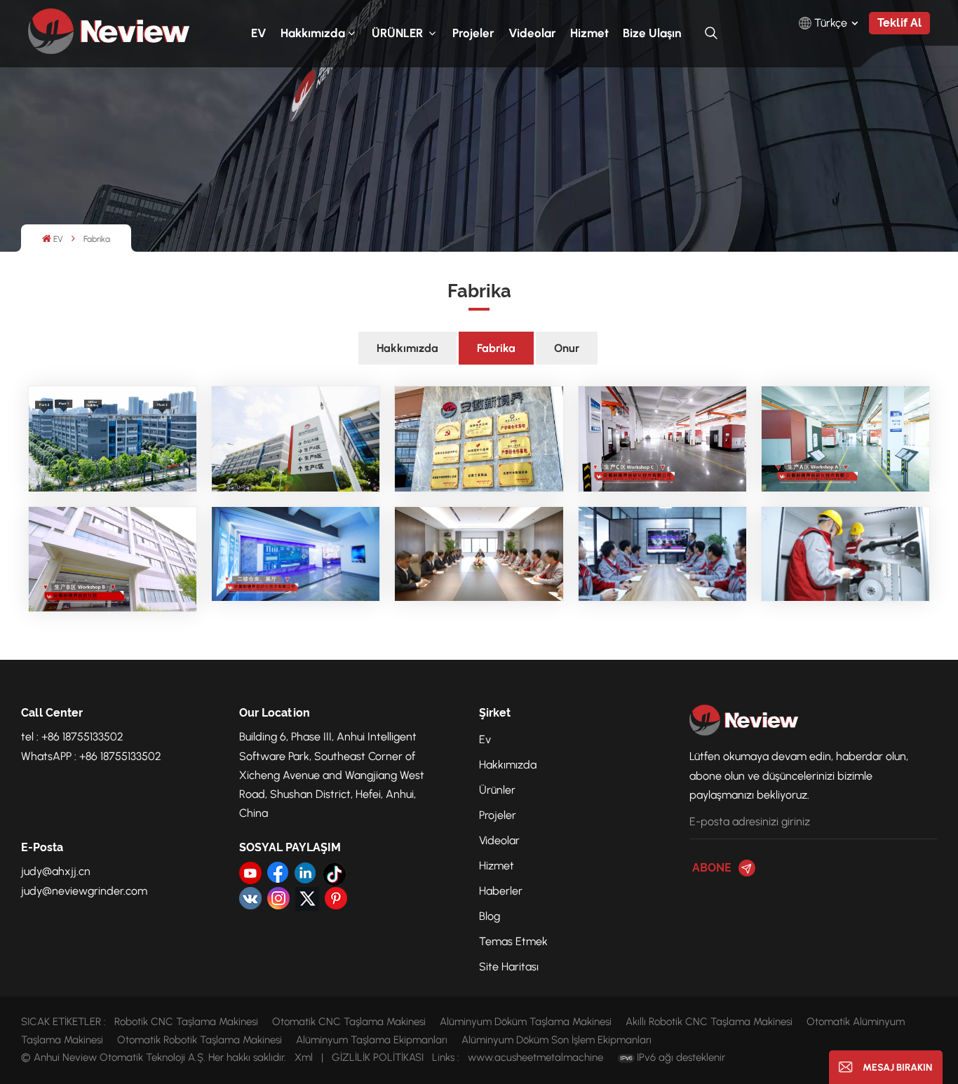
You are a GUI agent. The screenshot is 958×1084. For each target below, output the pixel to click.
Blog (489, 916)
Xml (304, 1057)
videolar (532, 33)
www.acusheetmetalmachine (535, 1057)
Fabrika (496, 348)
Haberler (500, 890)
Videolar (499, 840)
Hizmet (589, 33)
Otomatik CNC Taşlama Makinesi (349, 1021)
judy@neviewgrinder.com (84, 890)
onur (566, 348)
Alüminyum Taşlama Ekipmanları (371, 1040)
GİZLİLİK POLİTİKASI (378, 1057)
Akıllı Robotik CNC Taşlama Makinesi (709, 1021)
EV (259, 33)
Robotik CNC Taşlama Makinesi (186, 1021)
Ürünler (497, 790)
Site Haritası (509, 966)
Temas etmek (513, 941)
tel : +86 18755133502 (72, 736)
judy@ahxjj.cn (55, 871)
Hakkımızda (313, 33)
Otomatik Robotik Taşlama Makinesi (199, 1040)
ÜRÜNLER (399, 33)
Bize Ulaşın (652, 33)
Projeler (473, 33)
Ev (485, 739)
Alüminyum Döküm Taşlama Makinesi (526, 1021)
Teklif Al (899, 22)
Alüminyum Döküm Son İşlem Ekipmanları (556, 1040)
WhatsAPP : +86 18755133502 (91, 756)
